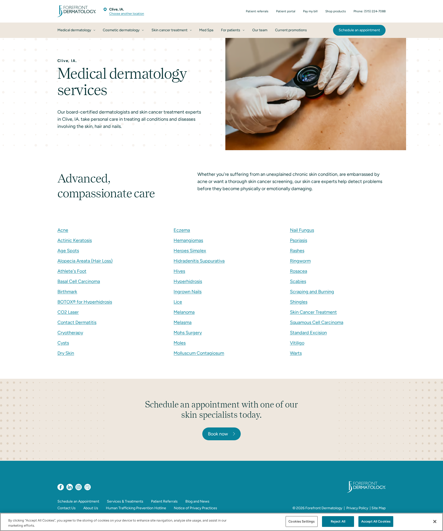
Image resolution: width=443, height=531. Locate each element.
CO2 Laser (68, 312)
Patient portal (285, 11)
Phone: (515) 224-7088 (370, 11)
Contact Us (66, 508)
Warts (296, 353)
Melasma (183, 322)
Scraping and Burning (312, 291)
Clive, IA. (116, 9)
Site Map (378, 508)
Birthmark (67, 291)
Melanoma (184, 312)
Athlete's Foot (71, 271)
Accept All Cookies (375, 521)
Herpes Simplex (190, 250)
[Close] (434, 521)
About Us (90, 508)
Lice (178, 302)
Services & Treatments (125, 501)
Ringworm (300, 261)
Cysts (63, 343)
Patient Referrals (164, 501)
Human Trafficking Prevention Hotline (136, 508)
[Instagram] (78, 487)
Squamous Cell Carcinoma (316, 322)
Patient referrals (257, 11)
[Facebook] (60, 487)
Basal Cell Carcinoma (78, 281)
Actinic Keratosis (74, 240)
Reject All (338, 521)
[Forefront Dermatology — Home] (76, 11)
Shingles (298, 302)
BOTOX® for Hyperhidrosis (84, 302)
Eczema (182, 230)
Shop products (335, 11)
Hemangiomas (188, 240)
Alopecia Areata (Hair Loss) (85, 261)
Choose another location (126, 13)
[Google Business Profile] (87, 487)
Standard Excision (308, 332)
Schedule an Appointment (78, 501)
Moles (180, 343)
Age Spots (68, 250)
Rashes (297, 250)
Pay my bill (310, 11)
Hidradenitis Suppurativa (199, 261)
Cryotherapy (70, 332)
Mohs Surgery (188, 332)
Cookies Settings (301, 521)
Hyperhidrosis (188, 281)
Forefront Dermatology (323, 508)
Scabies (298, 281)
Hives (179, 271)
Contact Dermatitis (76, 322)
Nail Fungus (302, 230)
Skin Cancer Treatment (313, 312)
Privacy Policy (357, 508)
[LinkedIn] (69, 487)
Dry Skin (65, 353)
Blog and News (197, 501)
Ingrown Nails (188, 291)
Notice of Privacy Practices (195, 508)
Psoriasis (298, 240)
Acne (62, 230)
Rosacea (298, 271)
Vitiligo (297, 343)
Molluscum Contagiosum (199, 353)
